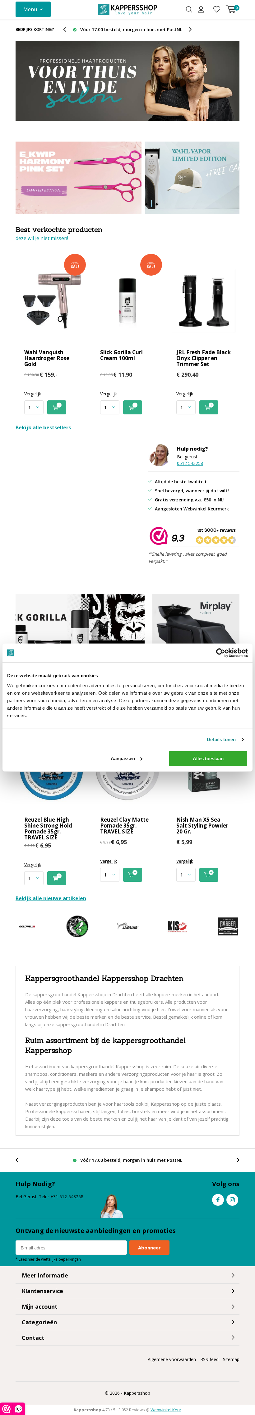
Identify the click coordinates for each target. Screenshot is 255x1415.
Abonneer (149, 1247)
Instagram (232, 1200)
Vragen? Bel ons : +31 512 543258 (131, 29)
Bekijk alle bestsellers (43, 427)
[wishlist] (216, 9)
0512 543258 (190, 463)
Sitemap (231, 1359)
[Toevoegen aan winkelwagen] (56, 407)
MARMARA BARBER (227, 926)
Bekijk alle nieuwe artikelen (51, 898)
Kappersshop (137, 1393)
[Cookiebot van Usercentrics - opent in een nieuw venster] (220, 653)
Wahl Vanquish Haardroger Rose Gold (46, 358)
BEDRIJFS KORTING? (35, 29)
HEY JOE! (77, 926)
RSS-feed (209, 1359)
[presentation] (68, 29)
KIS (177, 926)
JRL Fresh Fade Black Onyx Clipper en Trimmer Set (203, 358)
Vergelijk (32, 394)
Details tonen (221, 739)
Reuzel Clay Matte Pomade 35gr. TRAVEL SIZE (124, 825)
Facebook (218, 1200)
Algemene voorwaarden (172, 1359)
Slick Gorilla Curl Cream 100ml (121, 355)
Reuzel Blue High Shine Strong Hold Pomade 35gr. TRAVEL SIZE (48, 828)
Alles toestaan (208, 758)
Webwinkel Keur (166, 1410)
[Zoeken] (189, 9)
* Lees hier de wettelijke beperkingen (48, 1259)
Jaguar (127, 926)
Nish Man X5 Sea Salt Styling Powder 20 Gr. (202, 825)
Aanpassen (123, 758)
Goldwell (27, 926)
